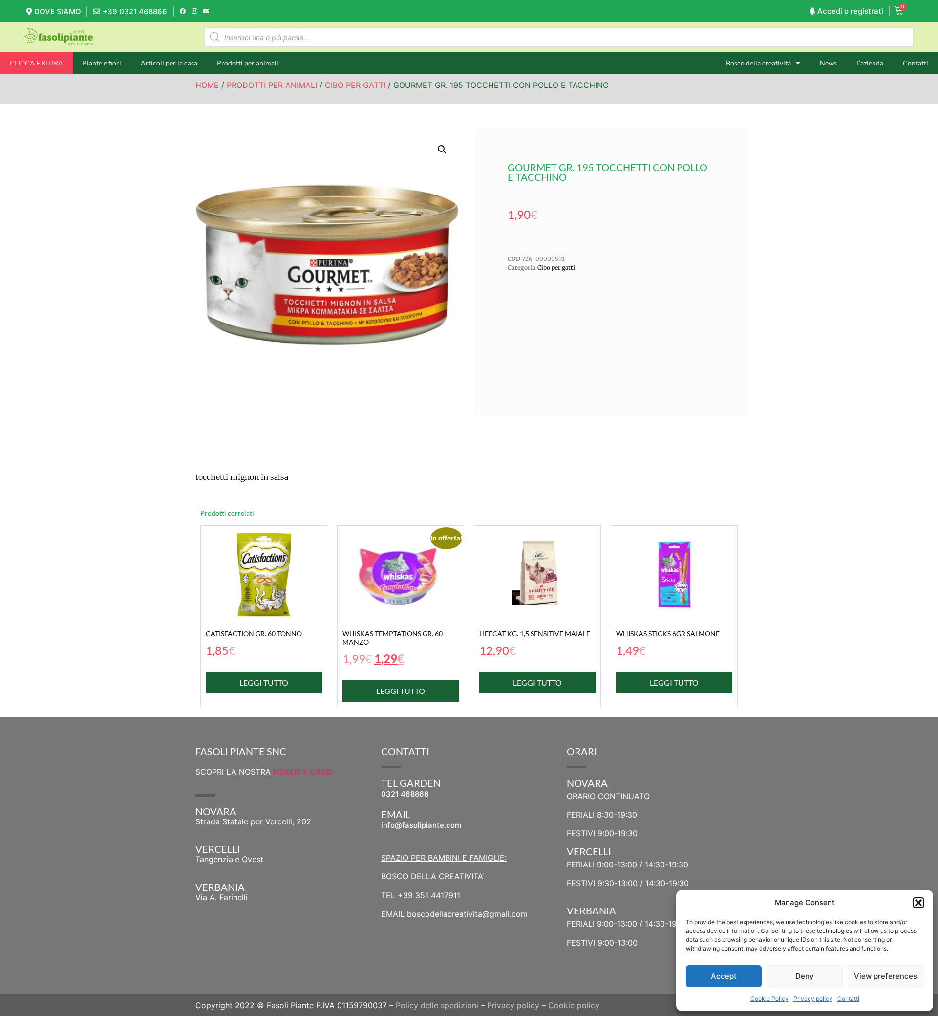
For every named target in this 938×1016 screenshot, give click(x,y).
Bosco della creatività (758, 63)
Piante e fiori (102, 63)
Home (207, 85)
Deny (804, 976)
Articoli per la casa (169, 63)
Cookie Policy (769, 998)
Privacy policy (812, 998)
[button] (918, 903)
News (828, 63)
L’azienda (869, 63)
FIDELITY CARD (303, 772)
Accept (724, 976)
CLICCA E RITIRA (36, 63)
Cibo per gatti (355, 85)
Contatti (848, 998)
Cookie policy (573, 1005)
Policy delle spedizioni (437, 1005)
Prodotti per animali (247, 63)
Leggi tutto (263, 682)
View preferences (885, 976)
